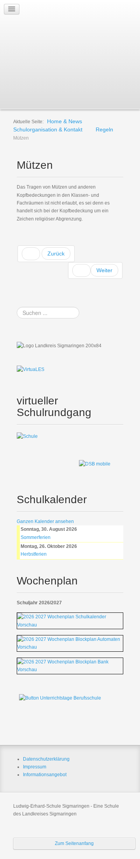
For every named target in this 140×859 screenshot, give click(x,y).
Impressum (34, 767)
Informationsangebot (44, 774)
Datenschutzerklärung (46, 759)
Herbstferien (34, 554)
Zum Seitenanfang (74, 843)
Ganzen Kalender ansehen (45, 521)
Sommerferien (36, 537)
